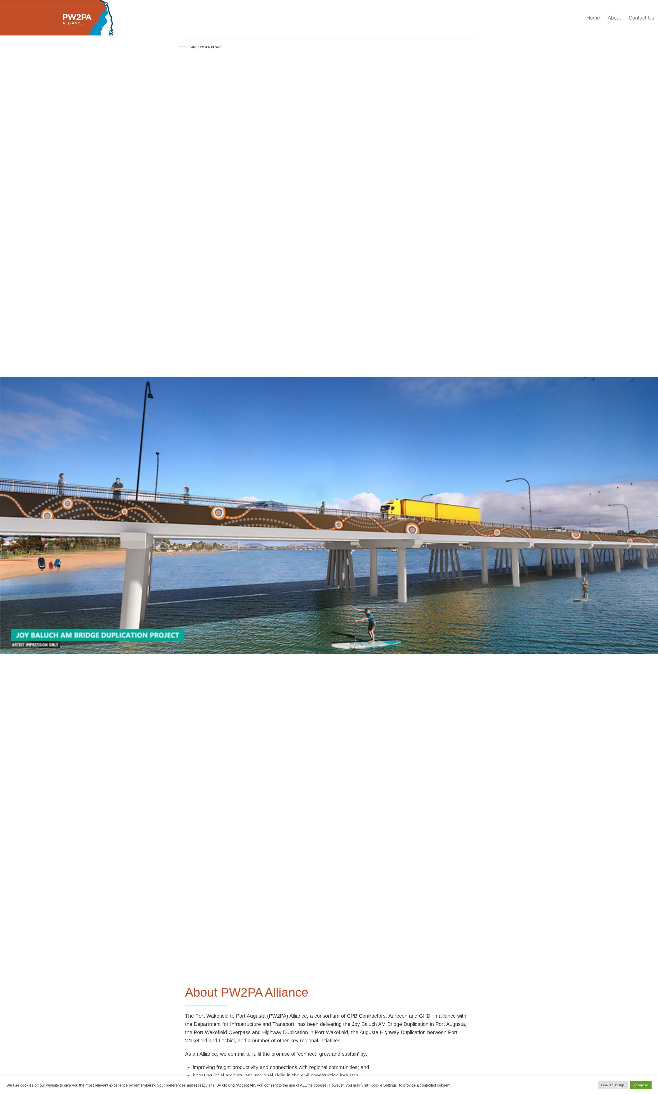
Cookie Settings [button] (613, 1085)
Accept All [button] (640, 1085)
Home (183, 47)
